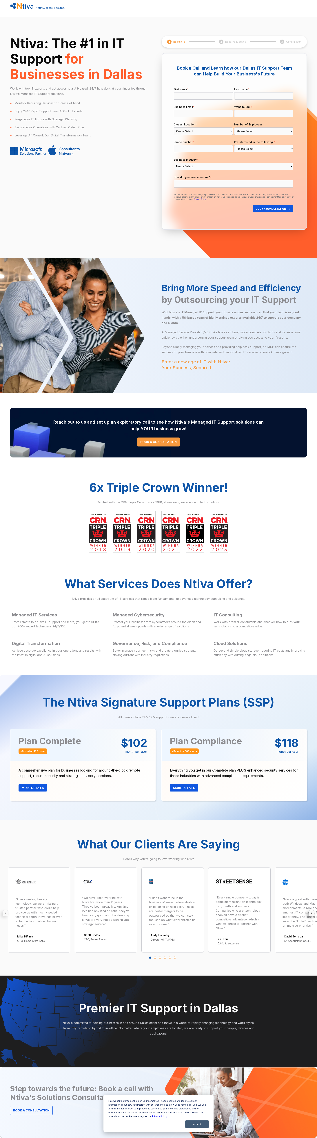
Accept (197, 1124)
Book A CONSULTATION (158, 442)
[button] (150, 958)
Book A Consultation (31, 1110)
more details (33, 788)
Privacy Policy (159, 1116)
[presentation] (5, 913)
